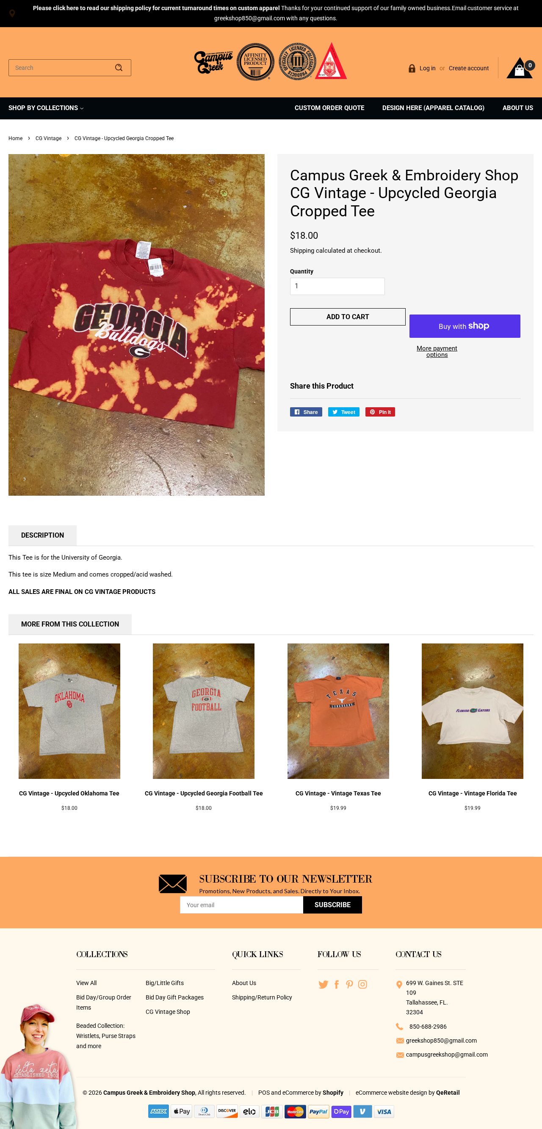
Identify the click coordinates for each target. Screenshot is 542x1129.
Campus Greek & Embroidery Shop (149, 1092)
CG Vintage (48, 138)
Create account (469, 68)
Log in (428, 68)
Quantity (301, 271)
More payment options (437, 352)
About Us (244, 983)
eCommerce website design (392, 1092)
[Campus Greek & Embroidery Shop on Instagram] (362, 984)
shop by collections (44, 108)
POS (264, 1092)
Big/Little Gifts (165, 983)
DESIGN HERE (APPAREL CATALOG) (433, 108)
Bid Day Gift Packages (175, 997)
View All (86, 983)
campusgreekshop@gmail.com (436, 1054)
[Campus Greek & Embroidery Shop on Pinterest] (349, 984)
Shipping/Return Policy (262, 997)
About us (518, 108)
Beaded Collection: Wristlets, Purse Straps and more (106, 1035)
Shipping (302, 250)
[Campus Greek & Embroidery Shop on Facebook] (336, 984)
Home (15, 138)
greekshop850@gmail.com (436, 1040)
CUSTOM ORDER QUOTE (329, 108)
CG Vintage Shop (168, 1011)
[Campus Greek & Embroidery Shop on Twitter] (323, 984)
